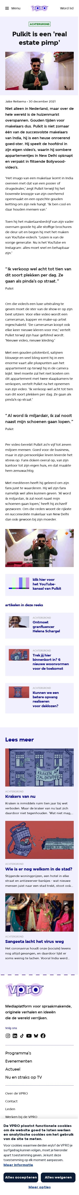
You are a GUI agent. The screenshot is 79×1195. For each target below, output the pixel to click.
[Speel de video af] (39, 548)
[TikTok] (22, 1035)
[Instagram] (8, 1035)
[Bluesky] (36, 1035)
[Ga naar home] (39, 8)
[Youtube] (29, 1035)
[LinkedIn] (15, 1035)
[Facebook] (43, 1035)
